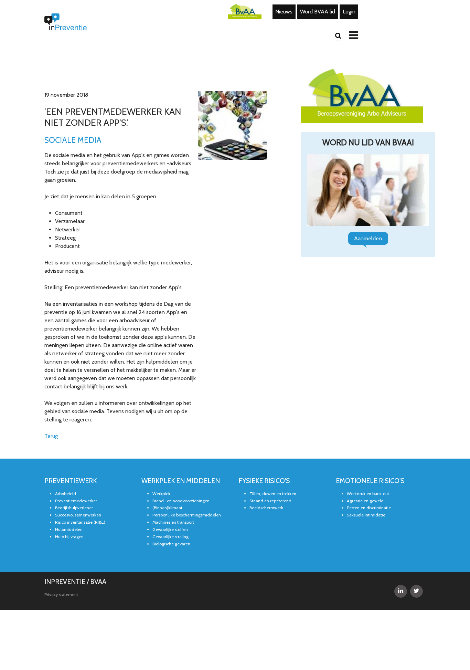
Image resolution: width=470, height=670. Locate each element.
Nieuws (282, 11)
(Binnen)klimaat (167, 457)
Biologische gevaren (171, 493)
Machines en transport (173, 471)
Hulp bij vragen (69, 486)
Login (340, 11)
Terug (50, 386)
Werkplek (161, 443)
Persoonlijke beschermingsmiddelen (186, 464)
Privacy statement (61, 543)
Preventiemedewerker (76, 450)
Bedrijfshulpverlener (74, 457)
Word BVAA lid (312, 11)
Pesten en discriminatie (369, 457)
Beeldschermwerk (266, 457)
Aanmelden (368, 237)
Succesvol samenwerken (78, 464)
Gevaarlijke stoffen (170, 479)
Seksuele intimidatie (366, 464)
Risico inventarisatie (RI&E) (80, 471)
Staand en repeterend (270, 450)
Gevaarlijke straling (170, 486)
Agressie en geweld (365, 450)
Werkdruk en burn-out (368, 443)
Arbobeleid (65, 443)
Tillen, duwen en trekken (272, 443)
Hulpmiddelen (69, 479)
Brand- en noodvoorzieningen (181, 450)
